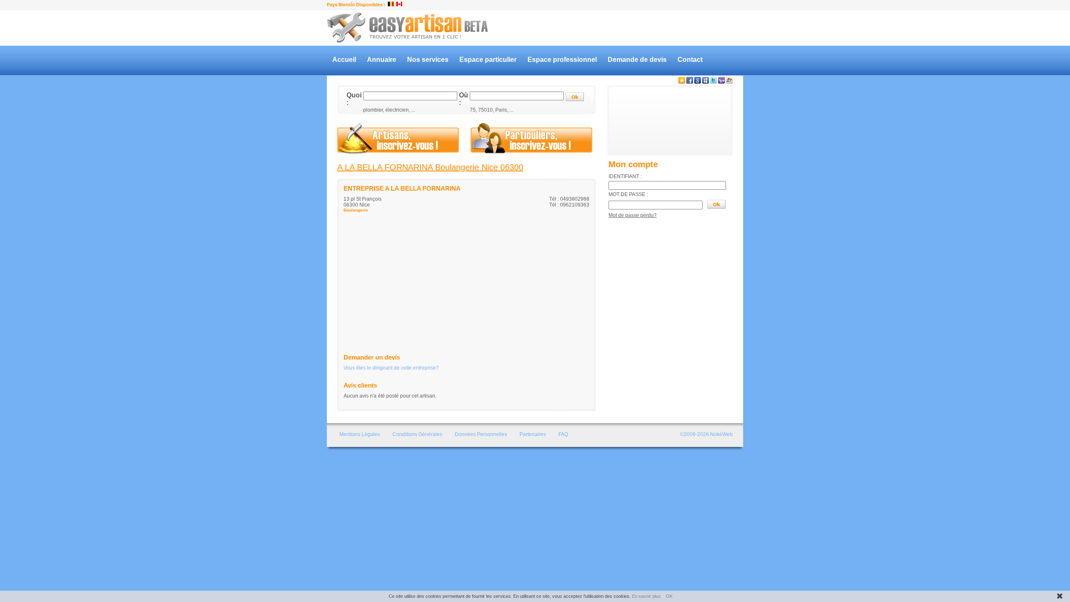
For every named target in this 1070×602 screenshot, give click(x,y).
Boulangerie (356, 210)
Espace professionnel (562, 59)
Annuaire (381, 59)
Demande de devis (637, 59)
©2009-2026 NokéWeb (706, 434)
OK (669, 596)
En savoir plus (646, 596)
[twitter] (713, 82)
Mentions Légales (359, 434)
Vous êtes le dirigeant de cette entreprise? (391, 368)
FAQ (563, 434)
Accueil (344, 59)
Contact (690, 59)
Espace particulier (488, 59)
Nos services (427, 59)
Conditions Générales (417, 434)
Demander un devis (372, 357)
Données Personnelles (481, 434)
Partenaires (533, 434)
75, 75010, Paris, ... (491, 110)
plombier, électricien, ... (389, 110)
